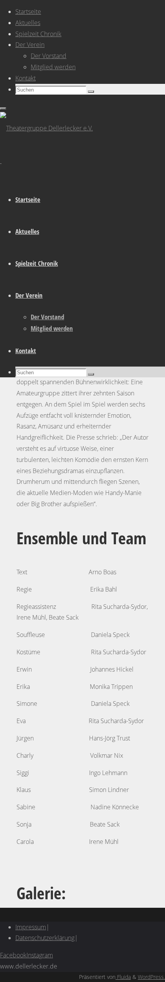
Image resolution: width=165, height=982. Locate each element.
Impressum (30, 927)
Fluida (123, 976)
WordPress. (151, 976)
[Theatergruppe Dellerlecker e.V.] (46, 128)
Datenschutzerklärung (44, 938)
